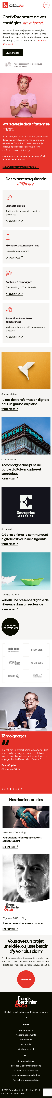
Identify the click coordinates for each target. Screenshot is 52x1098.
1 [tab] (2, 789)
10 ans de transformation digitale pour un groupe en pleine (25, 402)
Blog (23, 832)
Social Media (7, 529)
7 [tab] (18, 789)
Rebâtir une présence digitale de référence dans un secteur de (25, 602)
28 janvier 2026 (10, 918)
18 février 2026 (10, 832)
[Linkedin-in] (26, 1018)
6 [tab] (16, 789)
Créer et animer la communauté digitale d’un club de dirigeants (25, 536)
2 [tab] (5, 789)
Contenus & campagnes (19, 282)
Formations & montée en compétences (19, 320)
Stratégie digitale (15, 206)
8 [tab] (21, 789)
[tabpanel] (26, 758)
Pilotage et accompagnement (22, 245)
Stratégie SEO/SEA (10, 594)
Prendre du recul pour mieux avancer (23, 923)
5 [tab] (13, 789)
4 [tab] (10, 789)
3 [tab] (7, 789)
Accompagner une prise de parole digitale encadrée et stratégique (21, 469)
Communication (9, 459)
